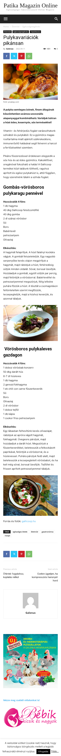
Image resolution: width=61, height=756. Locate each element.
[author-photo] (30, 608)
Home (6, 26)
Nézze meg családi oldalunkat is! (21, 700)
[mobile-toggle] (5, 19)
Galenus (9, 48)
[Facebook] (6, 56)
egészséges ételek (20, 531)
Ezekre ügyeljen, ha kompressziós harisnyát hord (45, 577)
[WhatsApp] (29, 56)
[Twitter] (14, 56)
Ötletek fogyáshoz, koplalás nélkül (13, 575)
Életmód (15, 26)
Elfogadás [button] (43, 751)
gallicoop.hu (29, 521)
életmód (34, 531)
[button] (56, 19)
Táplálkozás (35, 32)
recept (7, 535)
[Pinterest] (21, 56)
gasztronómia (47, 531)
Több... (55, 751)
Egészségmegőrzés (31, 26)
